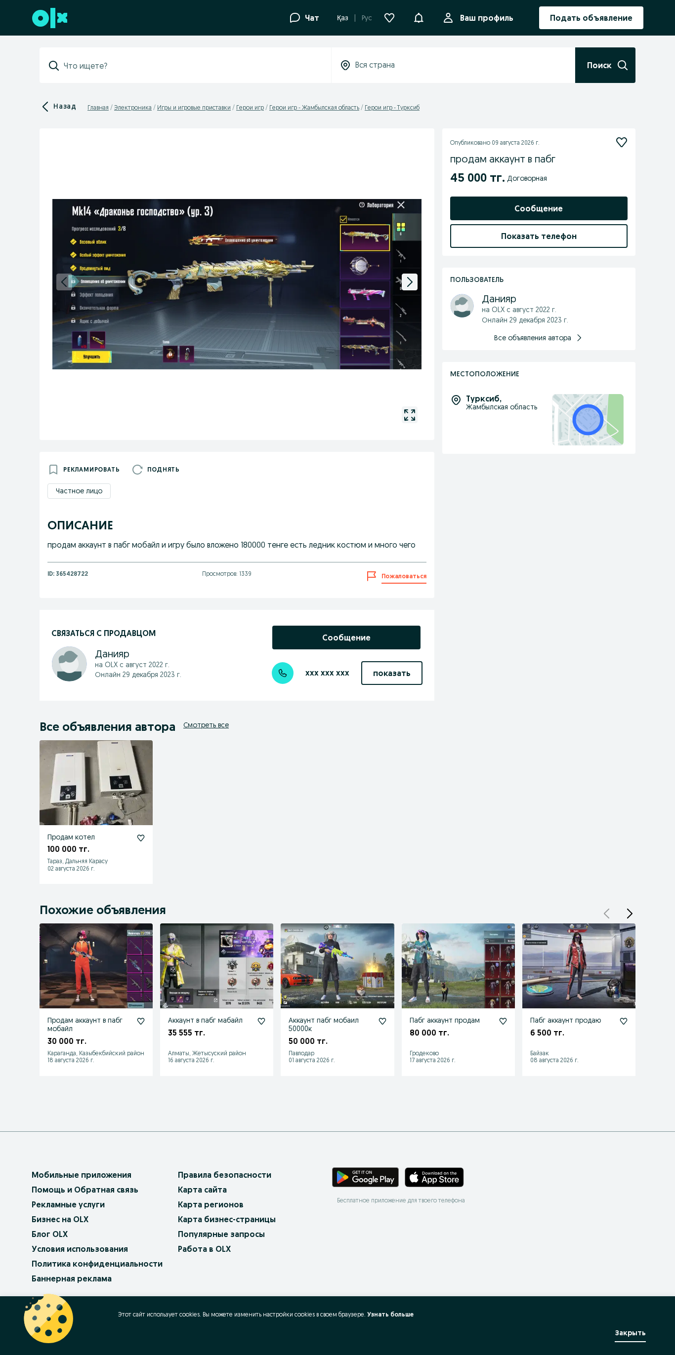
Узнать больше (390, 1314)
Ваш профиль (486, 18)
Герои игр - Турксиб (392, 107)
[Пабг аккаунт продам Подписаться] (503, 1021)
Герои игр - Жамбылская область (314, 107)
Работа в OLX (204, 1249)
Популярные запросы (221, 1234)
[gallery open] (410, 414)
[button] (418, 17)
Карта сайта (202, 1190)
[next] (410, 282)
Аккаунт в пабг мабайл (205, 1020)
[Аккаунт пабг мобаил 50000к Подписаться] (382, 1021)
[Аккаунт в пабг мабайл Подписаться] (261, 1021)
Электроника (133, 107)
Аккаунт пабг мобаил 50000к (324, 1024)
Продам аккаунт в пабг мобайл (85, 1024)
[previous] (64, 282)
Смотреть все (206, 724)
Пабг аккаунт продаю (565, 1020)
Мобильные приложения (81, 1175)
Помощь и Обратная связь (85, 1190)
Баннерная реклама (72, 1278)
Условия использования (80, 1249)
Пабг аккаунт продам (445, 1020)
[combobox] (191, 65)
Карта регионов (211, 1204)
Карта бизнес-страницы (227, 1219)
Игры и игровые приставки (194, 107)
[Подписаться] (622, 142)
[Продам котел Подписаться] (141, 838)
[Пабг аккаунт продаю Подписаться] (624, 1021)
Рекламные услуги (68, 1204)
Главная (98, 107)
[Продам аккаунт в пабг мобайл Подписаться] (141, 1021)
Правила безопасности (224, 1175)
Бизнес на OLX (60, 1219)
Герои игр (250, 107)
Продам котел (71, 837)
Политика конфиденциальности (97, 1264)
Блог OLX (50, 1234)
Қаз (342, 17)
